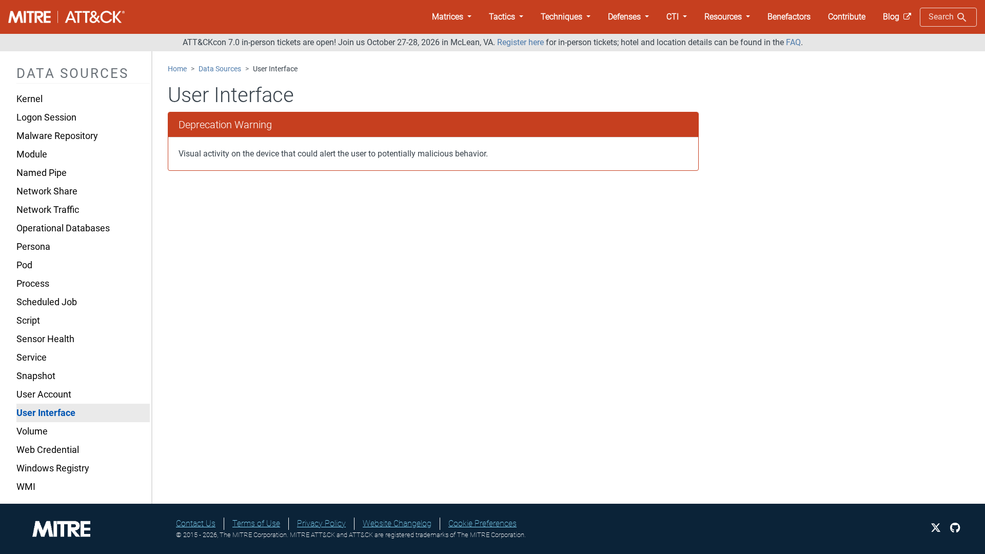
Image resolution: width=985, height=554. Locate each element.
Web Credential (47, 450)
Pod (24, 265)
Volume (32, 431)
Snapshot (35, 376)
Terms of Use (256, 523)
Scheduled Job (46, 302)
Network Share (46, 191)
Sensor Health (45, 339)
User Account (43, 394)
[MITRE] (61, 528)
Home (177, 69)
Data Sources (220, 69)
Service (31, 357)
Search (942, 17)
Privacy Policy (321, 523)
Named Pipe (41, 173)
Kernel (29, 99)
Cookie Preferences (482, 523)
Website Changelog (397, 523)
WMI (25, 487)
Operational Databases (63, 228)
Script (28, 320)
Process (32, 284)
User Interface (45, 413)
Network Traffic (47, 210)
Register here (520, 42)
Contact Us (195, 523)
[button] (451, 17)
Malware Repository (57, 136)
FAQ (793, 42)
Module (31, 154)
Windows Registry (52, 468)
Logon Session (46, 117)
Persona (33, 247)
